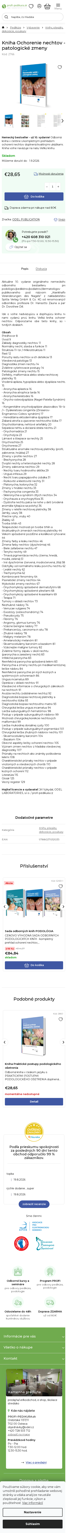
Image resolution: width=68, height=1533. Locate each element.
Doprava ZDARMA (50, 1311)
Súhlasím (33, 1524)
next (63, 906)
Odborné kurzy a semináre (18, 1282)
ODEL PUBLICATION (26, 219)
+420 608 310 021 (36, 237)
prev (4, 906)
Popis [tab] (24, 269)
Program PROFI (50, 1280)
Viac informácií (32, 1503)
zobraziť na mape (19, 1434)
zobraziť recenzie (34, 1204)
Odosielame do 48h (18, 1311)
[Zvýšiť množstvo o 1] (58, 187)
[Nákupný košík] (47, 6)
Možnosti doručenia (51, 173)
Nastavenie (32, 1512)
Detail (34, 1101)
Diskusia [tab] (41, 269)
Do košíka (37, 196)
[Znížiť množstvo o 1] (47, 187)
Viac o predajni (36, 1462)
